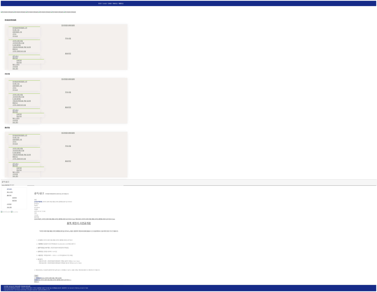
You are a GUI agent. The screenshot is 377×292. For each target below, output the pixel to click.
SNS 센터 (9, 207)
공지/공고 (9, 189)
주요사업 (68, 38)
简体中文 (115, 3)
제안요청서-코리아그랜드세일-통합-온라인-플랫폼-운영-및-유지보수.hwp (95, 219)
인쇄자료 (14, 197)
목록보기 (36, 281)
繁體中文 (121, 3)
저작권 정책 (17, 286)
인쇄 (36, 276)
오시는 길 (11, 286)
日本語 (110, 3)
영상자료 (14, 200)
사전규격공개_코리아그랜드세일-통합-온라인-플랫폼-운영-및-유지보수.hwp (54, 219)
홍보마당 (68, 53)
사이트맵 (9, 204)
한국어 (100, 3)
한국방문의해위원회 (68, 25)
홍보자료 (9, 195)
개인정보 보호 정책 (25, 286)
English (105, 3)
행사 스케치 (10, 192)
